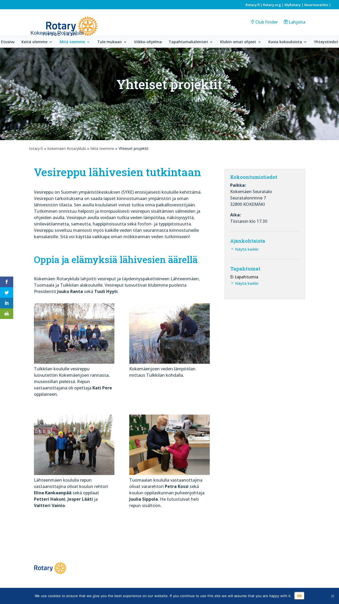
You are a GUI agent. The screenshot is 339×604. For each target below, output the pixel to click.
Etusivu (8, 42)
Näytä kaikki (246, 249)
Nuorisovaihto (316, 4)
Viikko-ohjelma (148, 42)
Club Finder (266, 22)
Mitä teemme (72, 42)
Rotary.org (272, 4)
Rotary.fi (253, 4)
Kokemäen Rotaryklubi (66, 148)
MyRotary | (294, 4)
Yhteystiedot (326, 42)
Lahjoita (297, 22)
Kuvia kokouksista (285, 42)
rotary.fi (36, 148)
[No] (332, 596)
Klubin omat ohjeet (238, 42)
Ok (299, 596)
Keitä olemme (34, 42)
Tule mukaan (109, 42)
